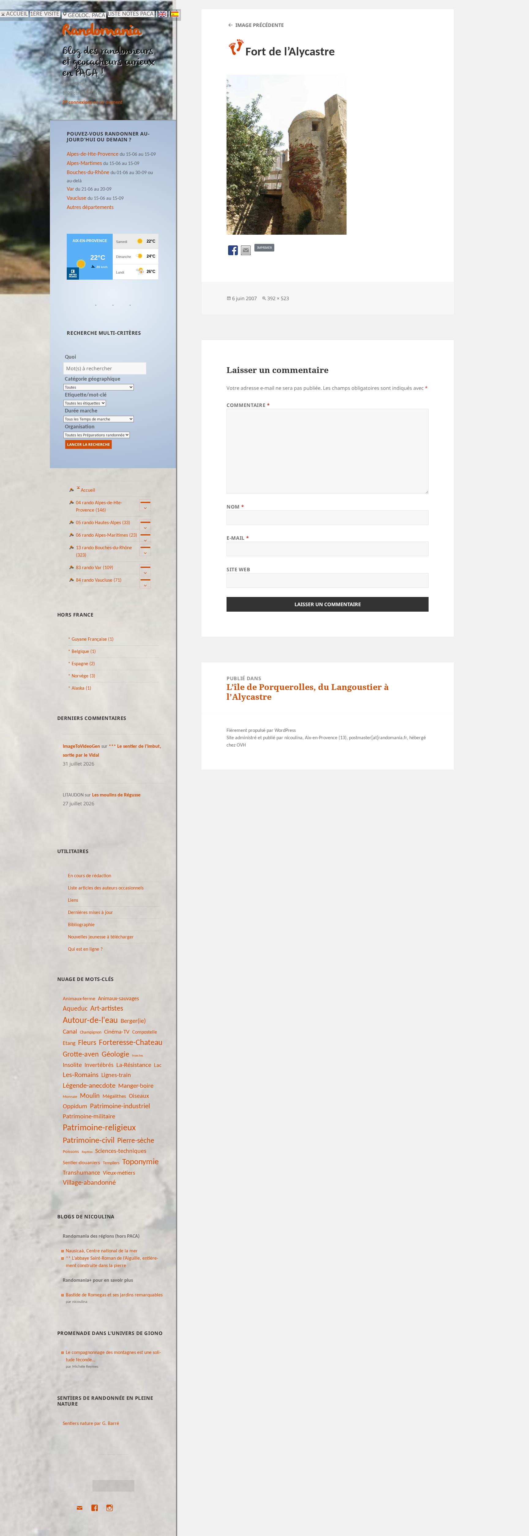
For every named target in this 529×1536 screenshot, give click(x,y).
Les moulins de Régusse (116, 795)
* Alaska (79, 688)
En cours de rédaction (89, 876)
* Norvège (81, 676)
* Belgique (82, 651)
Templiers (111, 1163)
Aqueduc (75, 1009)
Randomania (101, 31)
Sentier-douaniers (81, 1163)
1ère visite (44, 14)
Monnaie (70, 1097)
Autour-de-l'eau (90, 1020)
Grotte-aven (81, 1054)
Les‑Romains (81, 1075)
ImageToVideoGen (81, 746)
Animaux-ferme (79, 998)
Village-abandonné (89, 1183)
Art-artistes (106, 1008)
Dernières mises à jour (90, 912)
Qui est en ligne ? (85, 949)
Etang (69, 1043)
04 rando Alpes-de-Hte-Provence (99, 507)
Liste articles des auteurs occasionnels (106, 888)
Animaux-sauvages (118, 998)
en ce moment (92, 102)
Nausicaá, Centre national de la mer (102, 1251)
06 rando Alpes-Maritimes (106, 535)
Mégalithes (114, 1096)
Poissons (71, 1152)
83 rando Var (94, 567)
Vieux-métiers (119, 1173)
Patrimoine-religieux (99, 1128)
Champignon (90, 1032)
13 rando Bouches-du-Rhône (104, 552)
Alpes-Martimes (84, 163)
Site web (238, 569)
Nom (235, 506)
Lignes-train (116, 1075)
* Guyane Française (91, 639)
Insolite (72, 1065)
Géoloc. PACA (86, 16)
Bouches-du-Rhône (88, 172)
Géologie (115, 1054)
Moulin (90, 1096)
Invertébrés (99, 1065)
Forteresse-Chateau (131, 1043)
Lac (158, 1065)
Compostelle (144, 1032)
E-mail (238, 538)
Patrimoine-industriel (120, 1106)
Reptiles (87, 1152)
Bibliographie (81, 925)
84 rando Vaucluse (99, 580)
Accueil (88, 490)
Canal (70, 1032)
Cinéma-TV (116, 1032)
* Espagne (81, 664)
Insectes (137, 1055)
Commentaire (248, 405)
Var (70, 189)
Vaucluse (76, 198)
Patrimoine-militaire (89, 1116)
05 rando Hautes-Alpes (103, 522)
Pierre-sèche (135, 1141)
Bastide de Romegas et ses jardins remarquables (114, 1295)
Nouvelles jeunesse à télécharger (101, 937)
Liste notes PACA (131, 14)
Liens (73, 900)
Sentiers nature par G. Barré (91, 1423)
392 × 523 (278, 298)
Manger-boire (135, 1086)
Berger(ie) (133, 1021)
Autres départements (90, 207)
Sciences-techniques (120, 1151)
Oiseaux (139, 1096)
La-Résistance (133, 1065)
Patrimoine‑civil (88, 1141)
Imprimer (264, 247)
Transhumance (81, 1173)
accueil (17, 14)
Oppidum (75, 1106)
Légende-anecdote (89, 1086)
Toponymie (140, 1162)
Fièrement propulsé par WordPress (261, 730)
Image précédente (259, 25)
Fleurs (87, 1043)
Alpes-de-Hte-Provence (92, 154)
